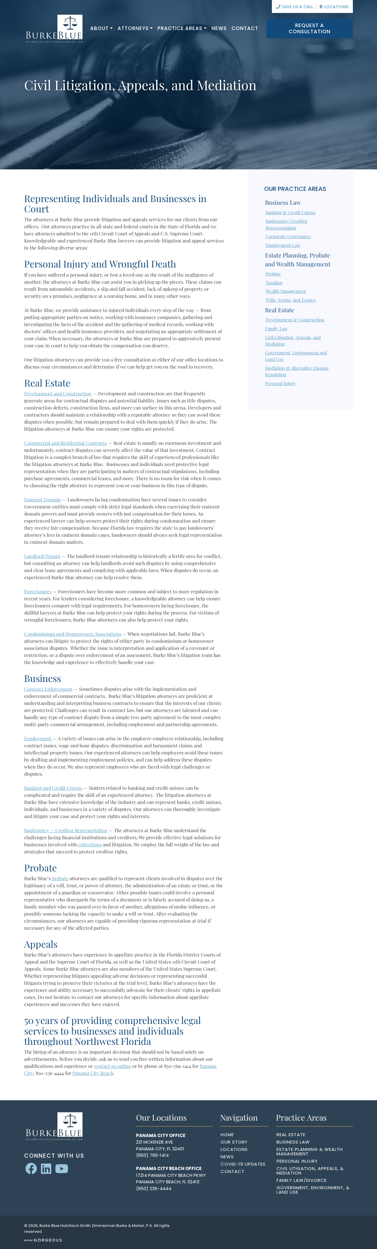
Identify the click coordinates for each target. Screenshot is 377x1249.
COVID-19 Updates (243, 1164)
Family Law (276, 328)
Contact (245, 28)
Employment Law (283, 245)
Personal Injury (280, 383)
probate (60, 878)
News (219, 28)
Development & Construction (295, 320)
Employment (38, 738)
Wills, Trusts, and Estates (291, 300)
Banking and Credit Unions (53, 788)
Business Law (283, 202)
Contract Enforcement (48, 689)
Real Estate (279, 310)
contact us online (112, 1066)
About (99, 28)
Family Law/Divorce (302, 1180)
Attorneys (133, 28)
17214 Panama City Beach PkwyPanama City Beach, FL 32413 (171, 1178)
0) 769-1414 (156, 1155)
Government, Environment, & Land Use (313, 1189)
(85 (140, 1155)
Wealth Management (286, 291)
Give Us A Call (297, 7)
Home (227, 1134)
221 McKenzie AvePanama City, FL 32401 (160, 1145)
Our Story (234, 1142)
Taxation (274, 282)
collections (90, 844)
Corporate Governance (288, 236)
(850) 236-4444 (153, 1188)
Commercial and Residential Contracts (65, 443)
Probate (273, 274)
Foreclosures (38, 591)
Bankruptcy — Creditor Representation (66, 830)
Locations (335, 7)
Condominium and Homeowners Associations (72, 634)
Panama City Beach (92, 1073)
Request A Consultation (309, 28)
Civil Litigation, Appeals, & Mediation (310, 1170)
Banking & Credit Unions (290, 212)
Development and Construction (58, 393)
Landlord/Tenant (42, 556)
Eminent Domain (42, 499)
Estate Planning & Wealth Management (310, 1151)
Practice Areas (180, 28)
